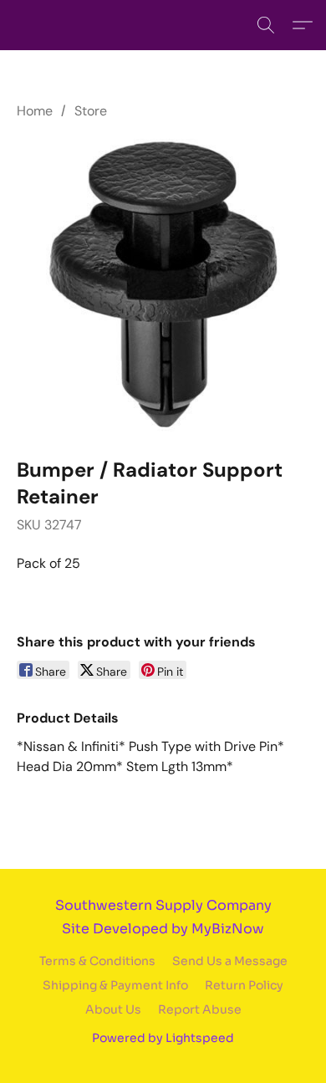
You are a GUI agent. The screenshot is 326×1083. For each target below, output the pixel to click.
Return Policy (244, 985)
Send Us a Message (230, 960)
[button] (266, 25)
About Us (113, 1009)
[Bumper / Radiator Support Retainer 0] (163, 285)
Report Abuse (200, 1009)
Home (35, 111)
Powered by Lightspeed (163, 1037)
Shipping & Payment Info (115, 985)
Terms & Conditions (97, 960)
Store (90, 111)
